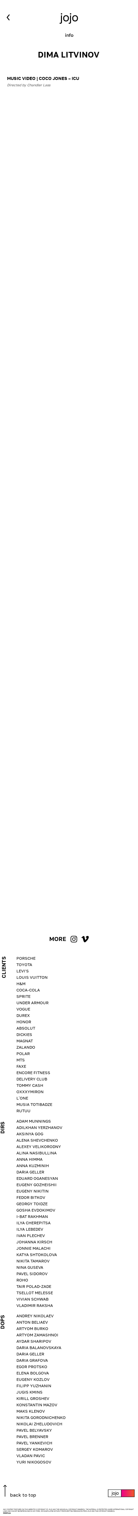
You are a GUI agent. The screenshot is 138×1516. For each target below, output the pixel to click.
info (69, 35)
